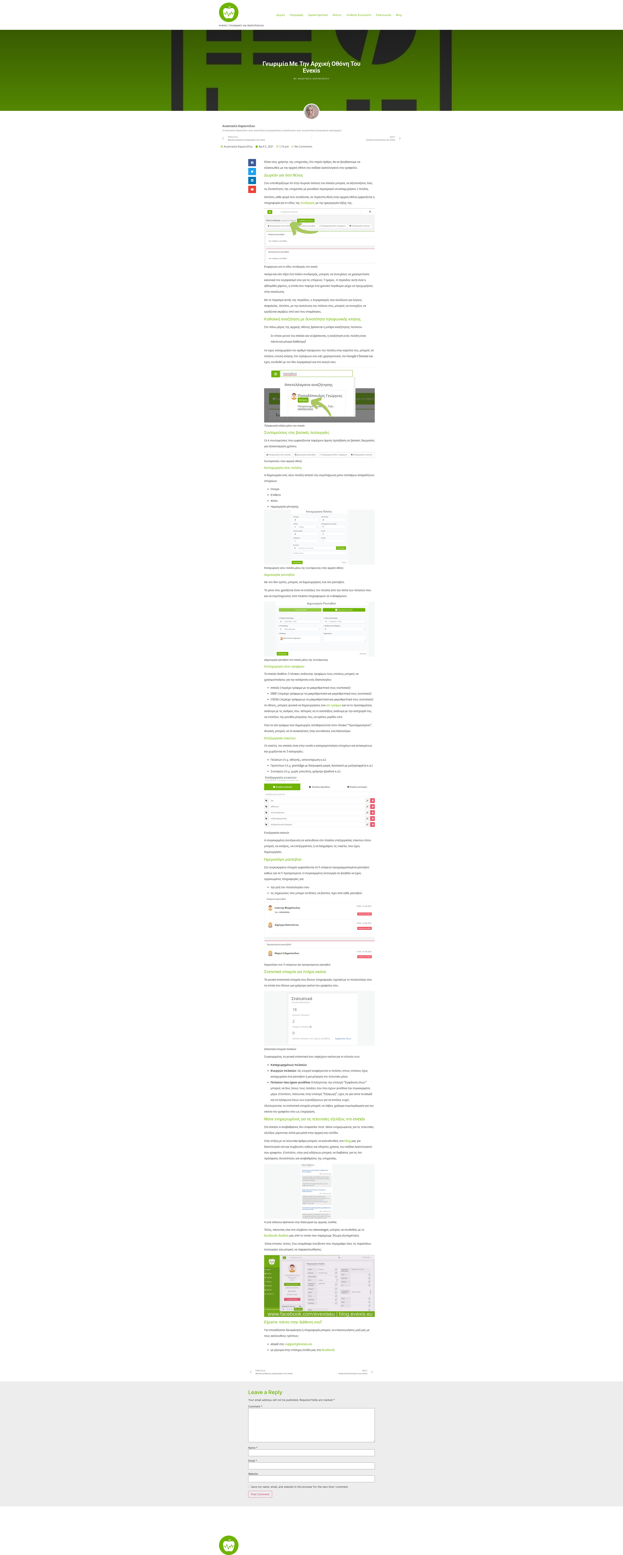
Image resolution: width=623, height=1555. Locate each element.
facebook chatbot (276, 1235)
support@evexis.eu (298, 1344)
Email (252, 1460)
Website (253, 1474)
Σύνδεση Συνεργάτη (359, 15)
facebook (328, 1350)
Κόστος (337, 15)
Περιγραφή (296, 15)
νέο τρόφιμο (333, 705)
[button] (252, 162)
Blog (399, 15)
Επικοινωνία (383, 15)
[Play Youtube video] (319, 1286)
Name (252, 1447)
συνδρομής (307, 203)
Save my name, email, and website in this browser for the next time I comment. (299, 1486)
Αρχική (280, 15)
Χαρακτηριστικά (318, 15)
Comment (255, 1406)
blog (347, 1141)
